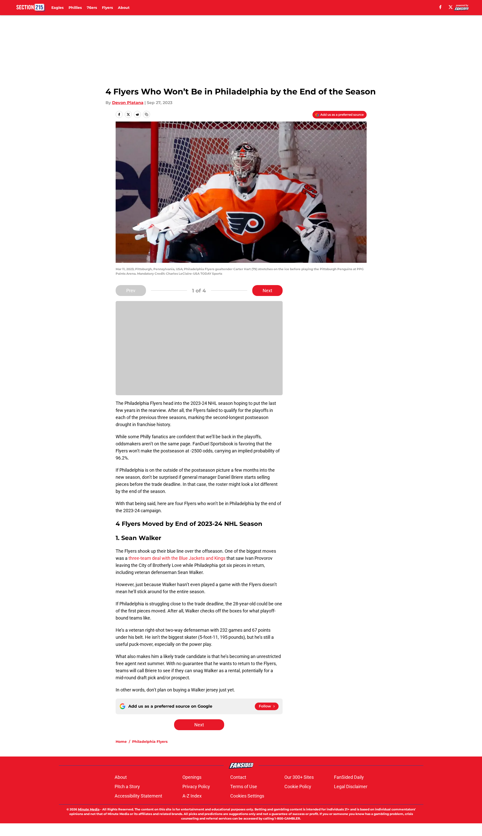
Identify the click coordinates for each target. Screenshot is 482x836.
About (124, 7)
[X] (451, 7)
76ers (92, 7)
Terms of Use (243, 786)
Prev (130, 290)
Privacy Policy (196, 786)
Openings (191, 777)
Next (267, 290)
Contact (238, 777)
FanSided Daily (349, 777)
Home (121, 741)
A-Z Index (192, 796)
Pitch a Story (127, 786)
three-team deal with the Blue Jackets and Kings (177, 558)
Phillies (75, 7)
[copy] (146, 114)
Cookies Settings (247, 796)
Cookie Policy (297, 786)
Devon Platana (127, 102)
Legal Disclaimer (350, 786)
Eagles (57, 7)
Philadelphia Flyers (149, 741)
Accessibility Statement (138, 796)
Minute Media (88, 809)
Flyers (107, 7)
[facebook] (440, 7)
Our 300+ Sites (299, 777)
